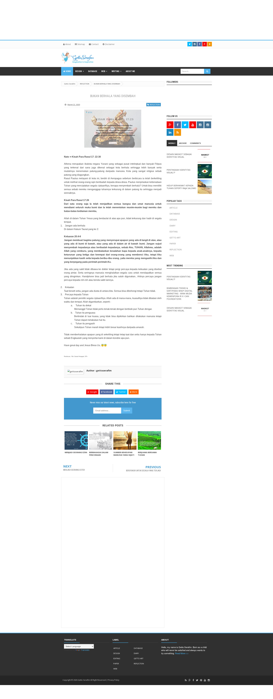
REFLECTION (154, 104)
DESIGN (173, 219)
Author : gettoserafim (99, 370)
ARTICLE (173, 207)
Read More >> (182, 653)
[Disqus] (112, 515)
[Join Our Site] (209, 44)
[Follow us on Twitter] (189, 44)
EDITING (173, 231)
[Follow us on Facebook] (199, 44)
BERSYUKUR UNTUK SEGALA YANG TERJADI (143, 470)
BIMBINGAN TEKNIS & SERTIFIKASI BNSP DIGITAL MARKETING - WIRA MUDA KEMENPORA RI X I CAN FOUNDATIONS (179, 293)
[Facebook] (193, 680)
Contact (95, 44)
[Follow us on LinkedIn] (170, 132)
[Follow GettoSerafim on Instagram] (200, 124)
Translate (85, 650)
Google (93, 391)
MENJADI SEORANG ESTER (74, 470)
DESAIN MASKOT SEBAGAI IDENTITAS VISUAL (179, 155)
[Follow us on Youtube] (192, 124)
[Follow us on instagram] (194, 44)
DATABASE (174, 213)
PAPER (172, 243)
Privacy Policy (113, 680)
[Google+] (190, 680)
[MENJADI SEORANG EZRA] (76, 440)
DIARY (172, 225)
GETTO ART (175, 237)
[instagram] (209, 680)
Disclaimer (109, 44)
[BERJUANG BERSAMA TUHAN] (149, 440)
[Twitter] (197, 680)
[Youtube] (205, 680)
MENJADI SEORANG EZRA (76, 452)
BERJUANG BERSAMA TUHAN (147, 453)
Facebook (107, 391)
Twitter (122, 391)
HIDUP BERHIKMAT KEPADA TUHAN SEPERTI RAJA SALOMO (181, 187)
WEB (171, 255)
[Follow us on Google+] (204, 44)
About (68, 44)
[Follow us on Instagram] (207, 124)
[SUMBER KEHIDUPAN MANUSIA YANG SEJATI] (125, 440)
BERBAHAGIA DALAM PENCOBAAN (98, 453)
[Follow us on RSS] (177, 132)
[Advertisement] (85, 20)
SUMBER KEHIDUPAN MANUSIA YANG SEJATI (123, 453)
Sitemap (81, 44)
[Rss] (186, 680)
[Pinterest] (201, 680)
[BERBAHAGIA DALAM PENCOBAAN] (100, 440)
